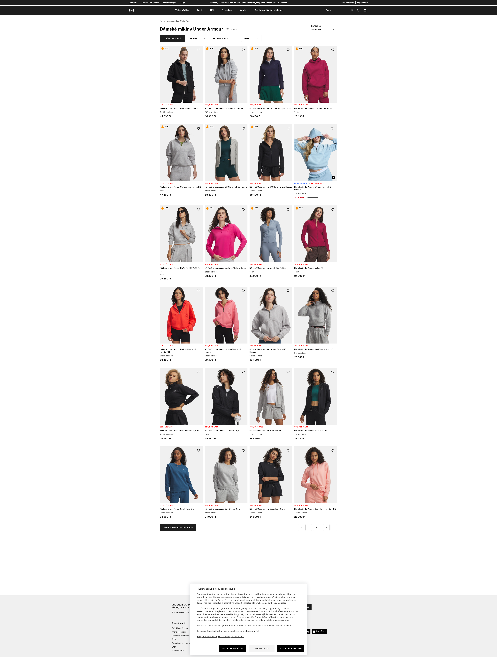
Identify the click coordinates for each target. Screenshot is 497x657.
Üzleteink (133, 3)
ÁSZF (174, 639)
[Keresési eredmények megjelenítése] (352, 10)
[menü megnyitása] (191, 10)
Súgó (183, 3)
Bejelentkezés (347, 3)
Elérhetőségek (169, 3)
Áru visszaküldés (179, 632)
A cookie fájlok (178, 650)
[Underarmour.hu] (131, 10)
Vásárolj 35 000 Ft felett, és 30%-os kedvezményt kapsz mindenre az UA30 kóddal (248, 3)
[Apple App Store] (319, 631)
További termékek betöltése (178, 527)
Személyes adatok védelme (184, 643)
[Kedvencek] (358, 10)
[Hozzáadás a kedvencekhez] (198, 50)
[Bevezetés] (161, 21)
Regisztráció (362, 3)
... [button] (321, 527)
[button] (334, 527)
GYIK (174, 647)
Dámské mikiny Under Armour (179, 21)
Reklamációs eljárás (180, 635)
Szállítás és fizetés (150, 3)
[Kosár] (365, 10)
